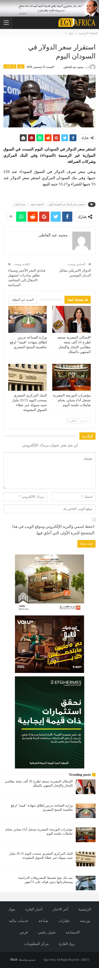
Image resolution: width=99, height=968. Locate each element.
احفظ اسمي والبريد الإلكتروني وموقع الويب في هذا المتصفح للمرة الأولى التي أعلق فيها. (53, 529)
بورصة (85, 921)
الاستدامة (73, 932)
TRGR (13, 959)
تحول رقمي (46, 932)
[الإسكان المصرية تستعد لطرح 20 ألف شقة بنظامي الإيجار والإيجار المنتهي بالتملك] (71, 319)
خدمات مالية (18, 921)
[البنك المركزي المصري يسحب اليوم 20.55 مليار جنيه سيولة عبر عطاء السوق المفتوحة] (27, 377)
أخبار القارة (33, 909)
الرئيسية (84, 909)
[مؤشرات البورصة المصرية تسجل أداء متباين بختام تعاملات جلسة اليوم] (71, 377)
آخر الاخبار (10, 66)
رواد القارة (67, 944)
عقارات (64, 921)
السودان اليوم (37, 204)
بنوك (21, 66)
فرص (24, 932)
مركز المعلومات (36, 944)
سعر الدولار (19, 204)
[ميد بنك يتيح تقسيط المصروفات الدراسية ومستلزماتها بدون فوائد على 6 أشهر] (86, 883)
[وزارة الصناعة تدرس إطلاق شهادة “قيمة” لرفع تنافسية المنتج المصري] (27, 319)
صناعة (43, 921)
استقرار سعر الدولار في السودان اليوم (67, 204)
